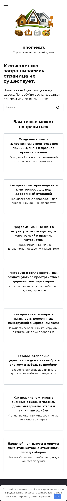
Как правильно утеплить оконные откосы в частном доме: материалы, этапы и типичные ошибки (34, 404)
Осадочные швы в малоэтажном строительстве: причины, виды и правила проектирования (33, 146)
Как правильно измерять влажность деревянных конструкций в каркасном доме (33, 319)
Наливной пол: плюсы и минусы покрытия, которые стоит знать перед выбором (33, 448)
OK (57, 496)
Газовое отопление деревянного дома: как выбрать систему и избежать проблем (34, 360)
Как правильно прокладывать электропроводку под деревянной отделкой (33, 190)
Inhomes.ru (33, 47)
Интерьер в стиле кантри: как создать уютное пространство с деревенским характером (33, 277)
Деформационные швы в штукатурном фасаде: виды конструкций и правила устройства (33, 233)
